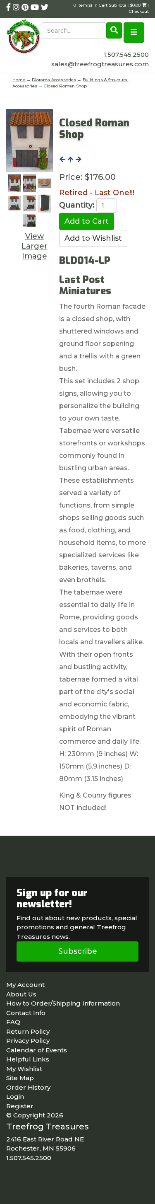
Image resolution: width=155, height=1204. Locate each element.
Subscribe (77, 951)
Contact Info (25, 1013)
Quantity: (76, 205)
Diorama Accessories (54, 79)
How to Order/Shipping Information (63, 1003)
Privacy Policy (28, 1040)
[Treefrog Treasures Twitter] (44, 7)
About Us (21, 994)
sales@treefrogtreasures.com (100, 64)
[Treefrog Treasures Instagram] (17, 7)
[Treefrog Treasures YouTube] (36, 7)
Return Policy (28, 1031)
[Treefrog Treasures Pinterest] (26, 7)
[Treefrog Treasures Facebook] (9, 7)
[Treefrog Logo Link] (24, 37)
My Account (25, 985)
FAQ (13, 1022)
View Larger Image (34, 246)
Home (19, 79)
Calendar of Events (36, 1050)
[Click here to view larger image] (29, 140)
